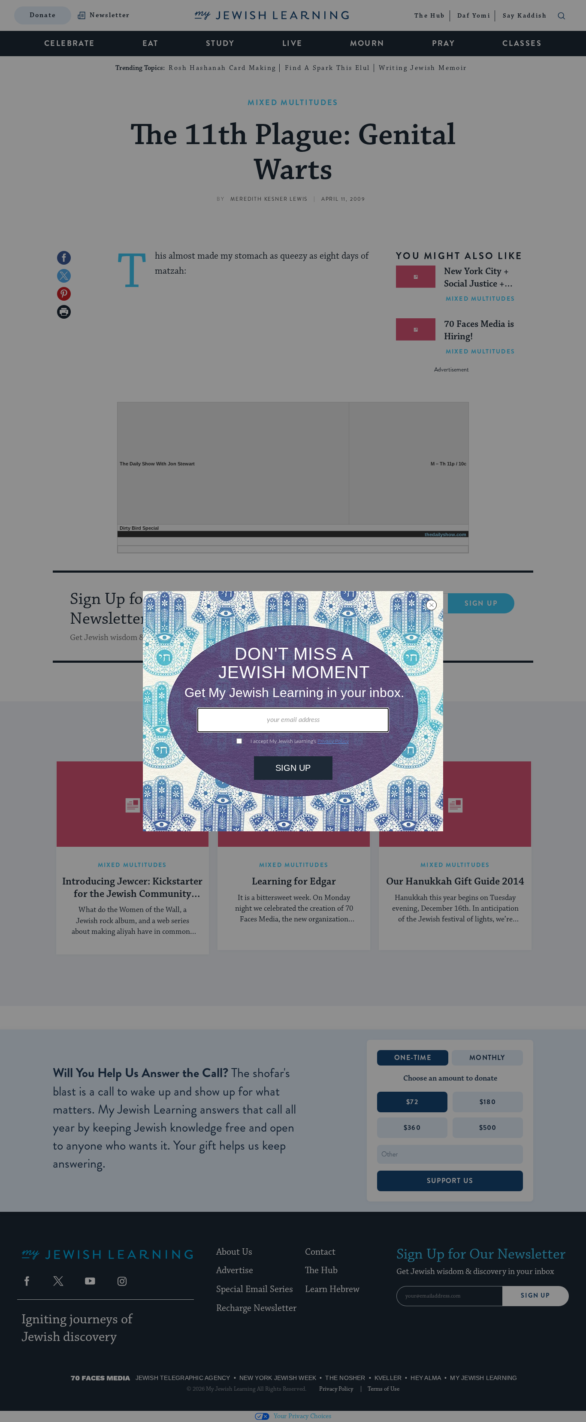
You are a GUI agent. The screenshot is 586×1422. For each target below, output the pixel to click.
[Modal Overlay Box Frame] (293, 711)
